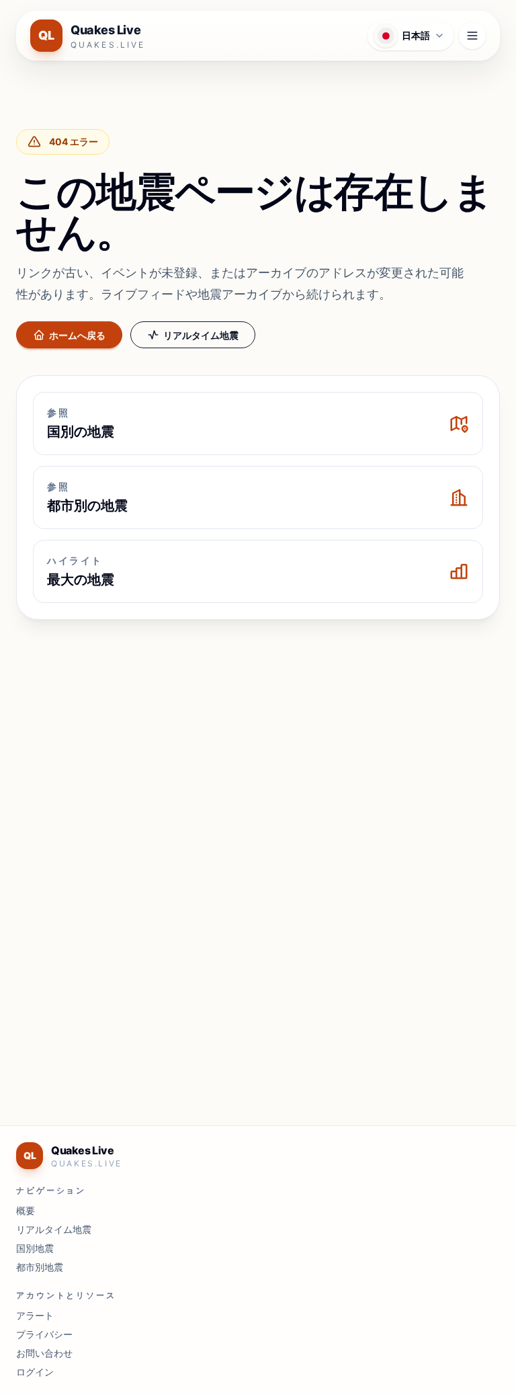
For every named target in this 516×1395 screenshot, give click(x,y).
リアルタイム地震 (201, 335)
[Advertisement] (258, 730)
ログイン (35, 1372)
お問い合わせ (44, 1353)
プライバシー (44, 1334)
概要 (25, 1210)
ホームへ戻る (77, 335)
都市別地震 (39, 1267)
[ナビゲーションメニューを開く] (472, 35)
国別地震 (35, 1248)
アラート (35, 1315)
